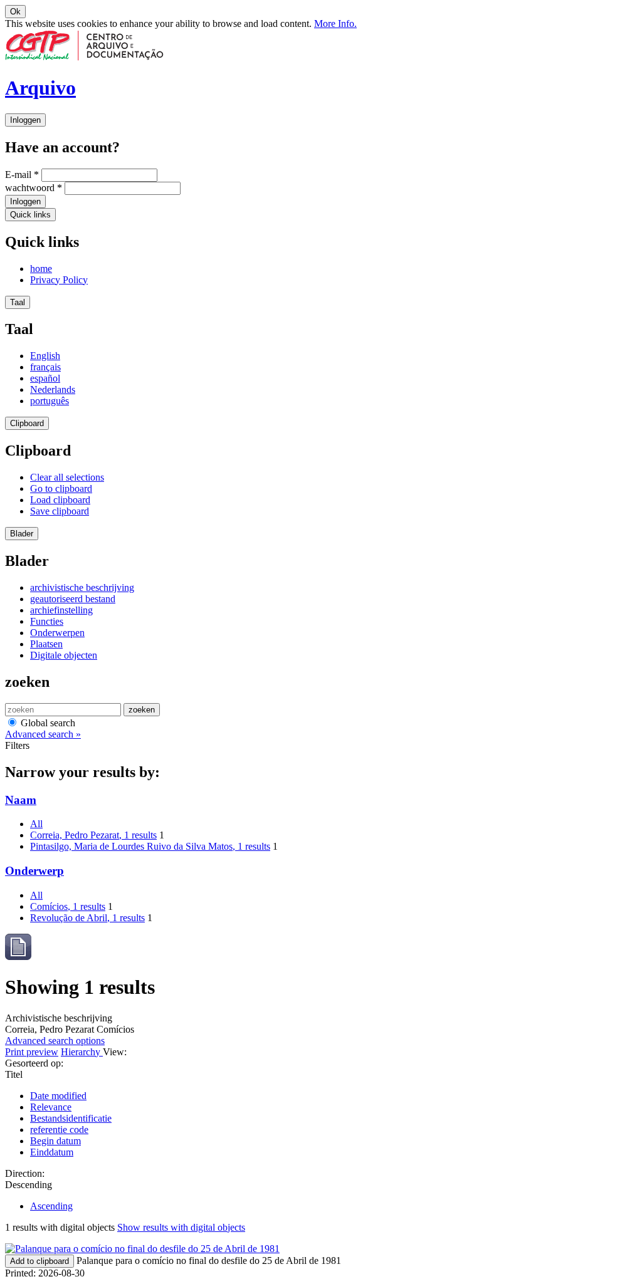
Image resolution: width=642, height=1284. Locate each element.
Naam (20, 799)
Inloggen (25, 120)
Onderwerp (34, 870)
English (45, 355)
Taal (17, 302)
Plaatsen (46, 644)
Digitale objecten (63, 655)
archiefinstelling (61, 610)
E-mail (22, 174)
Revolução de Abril (87, 917)
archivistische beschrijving (82, 587)
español (45, 378)
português (49, 400)
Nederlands (52, 389)
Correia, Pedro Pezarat (93, 835)
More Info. (335, 23)
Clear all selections (67, 477)
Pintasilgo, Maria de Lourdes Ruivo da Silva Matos (150, 846)
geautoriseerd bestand (72, 598)
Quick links (30, 214)
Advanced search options (55, 1040)
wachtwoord (33, 187)
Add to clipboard (39, 1261)
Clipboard (27, 423)
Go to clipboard (61, 488)
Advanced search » (43, 734)
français (45, 367)
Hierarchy (82, 1052)
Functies (46, 621)
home (41, 268)
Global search (46, 723)
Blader (21, 533)
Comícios (67, 906)
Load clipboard (60, 499)
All (36, 823)
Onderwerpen (57, 632)
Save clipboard (59, 511)
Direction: (25, 1173)
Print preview (31, 1052)
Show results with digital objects (181, 1227)
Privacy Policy (59, 279)
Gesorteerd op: (34, 1063)
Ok (15, 11)
